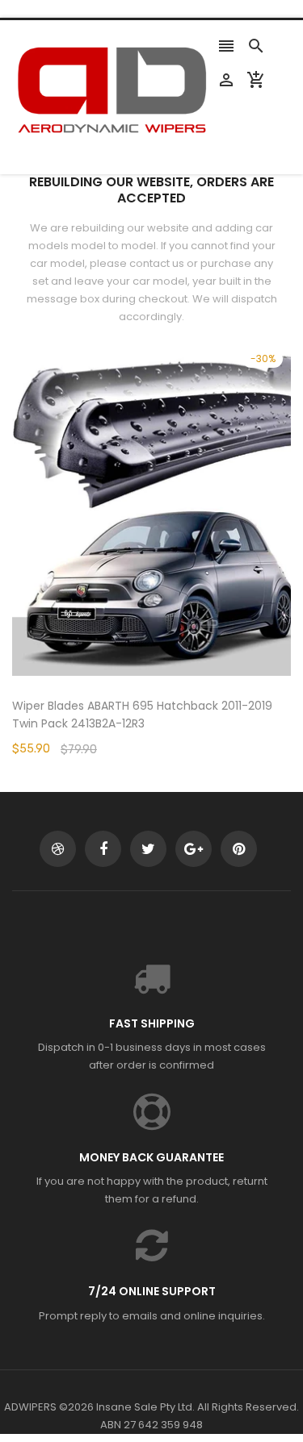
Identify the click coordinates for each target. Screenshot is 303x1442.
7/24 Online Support (152, 1291)
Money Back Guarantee (151, 1157)
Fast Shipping (152, 1023)
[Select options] (176, 559)
